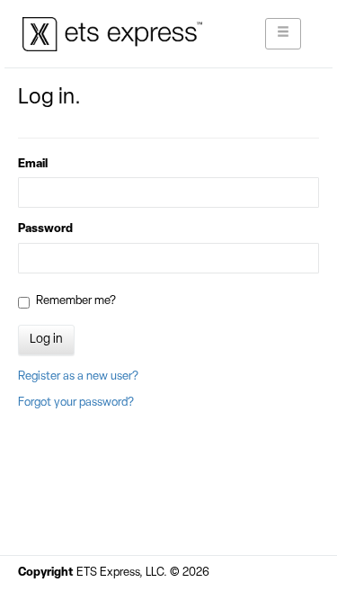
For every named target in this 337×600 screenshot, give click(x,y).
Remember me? (76, 301)
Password (45, 229)
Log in (46, 339)
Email (33, 164)
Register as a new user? (78, 376)
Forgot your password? (76, 402)
